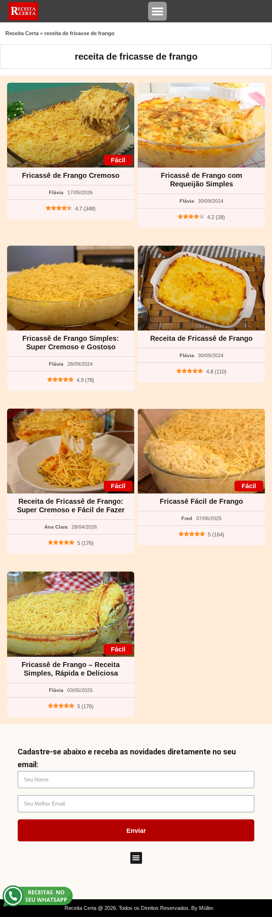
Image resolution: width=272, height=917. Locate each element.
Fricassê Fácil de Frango (201, 501)
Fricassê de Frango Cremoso (70, 175)
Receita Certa (22, 33)
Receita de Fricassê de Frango (201, 338)
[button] (157, 11)
